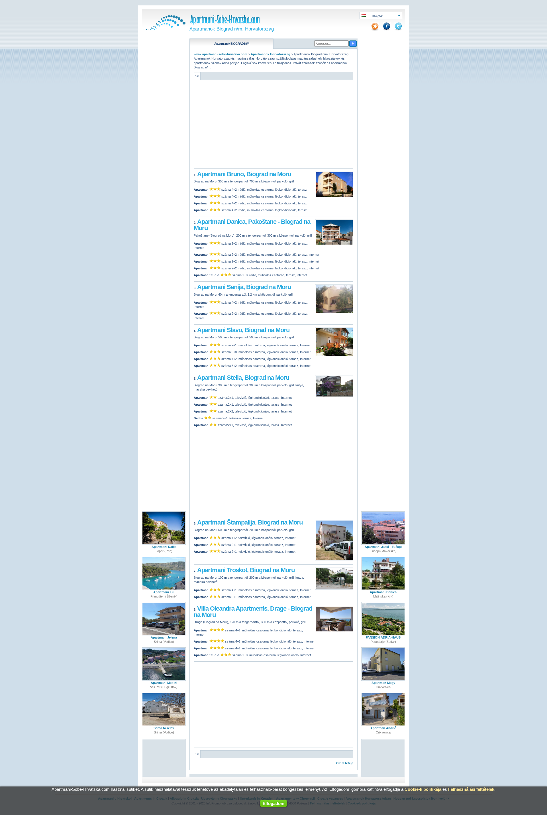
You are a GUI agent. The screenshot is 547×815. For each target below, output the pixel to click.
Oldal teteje (344, 763)
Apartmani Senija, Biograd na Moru (244, 286)
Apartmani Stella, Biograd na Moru (243, 377)
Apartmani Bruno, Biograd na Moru (244, 174)
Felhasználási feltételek (471, 789)
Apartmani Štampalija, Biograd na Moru (250, 522)
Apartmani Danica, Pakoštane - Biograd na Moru (252, 224)
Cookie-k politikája (423, 789)
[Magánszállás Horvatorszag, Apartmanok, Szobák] (164, 29)
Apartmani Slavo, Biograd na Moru (243, 330)
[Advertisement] (273, 126)
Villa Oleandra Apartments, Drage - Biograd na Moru (253, 611)
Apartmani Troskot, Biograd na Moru (246, 570)
